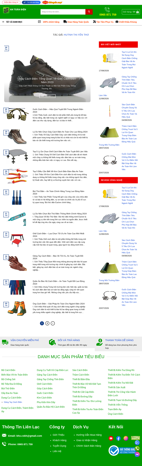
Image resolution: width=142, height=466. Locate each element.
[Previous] (9, 72)
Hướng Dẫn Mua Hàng (89, 434)
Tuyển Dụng (59, 445)
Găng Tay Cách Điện (13, 402)
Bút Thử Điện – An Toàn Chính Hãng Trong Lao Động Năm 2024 (58, 192)
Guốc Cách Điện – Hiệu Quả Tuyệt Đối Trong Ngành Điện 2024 (58, 110)
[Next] (85, 72)
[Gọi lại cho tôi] (137, 448)
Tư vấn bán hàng (33, 2)
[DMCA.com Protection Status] (135, 438)
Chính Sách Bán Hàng (88, 445)
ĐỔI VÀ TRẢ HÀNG (69, 340)
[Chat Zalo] (137, 442)
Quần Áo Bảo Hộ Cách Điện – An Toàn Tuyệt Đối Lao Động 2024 (59, 282)
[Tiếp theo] (53, 323)
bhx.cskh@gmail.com (29, 435)
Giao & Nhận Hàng (86, 440)
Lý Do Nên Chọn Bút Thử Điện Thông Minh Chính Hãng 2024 (60, 214)
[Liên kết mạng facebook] (137, 454)
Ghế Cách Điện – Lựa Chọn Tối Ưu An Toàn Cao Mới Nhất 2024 (58, 234)
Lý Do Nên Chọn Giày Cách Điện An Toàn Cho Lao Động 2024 (60, 132)
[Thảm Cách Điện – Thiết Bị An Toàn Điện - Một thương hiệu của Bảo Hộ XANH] (19, 12)
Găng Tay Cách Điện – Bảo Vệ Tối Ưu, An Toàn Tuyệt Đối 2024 (58, 257)
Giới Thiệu (58, 434)
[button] (131, 11)
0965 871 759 (25, 444)
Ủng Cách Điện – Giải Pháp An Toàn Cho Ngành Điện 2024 (59, 304)
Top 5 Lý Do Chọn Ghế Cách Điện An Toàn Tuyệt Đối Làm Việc (60, 151)
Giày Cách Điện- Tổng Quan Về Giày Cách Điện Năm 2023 (47, 80)
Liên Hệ (57, 451)
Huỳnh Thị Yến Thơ (76, 34)
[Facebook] (118, 438)
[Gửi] (89, 12)
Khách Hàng (59, 440)
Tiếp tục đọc (47, 96)
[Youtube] (111, 438)
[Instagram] (126, 438)
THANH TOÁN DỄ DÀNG (119, 340)
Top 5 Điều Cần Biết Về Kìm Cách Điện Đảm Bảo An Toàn (58, 171)
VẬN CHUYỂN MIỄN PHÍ (25, 340)
